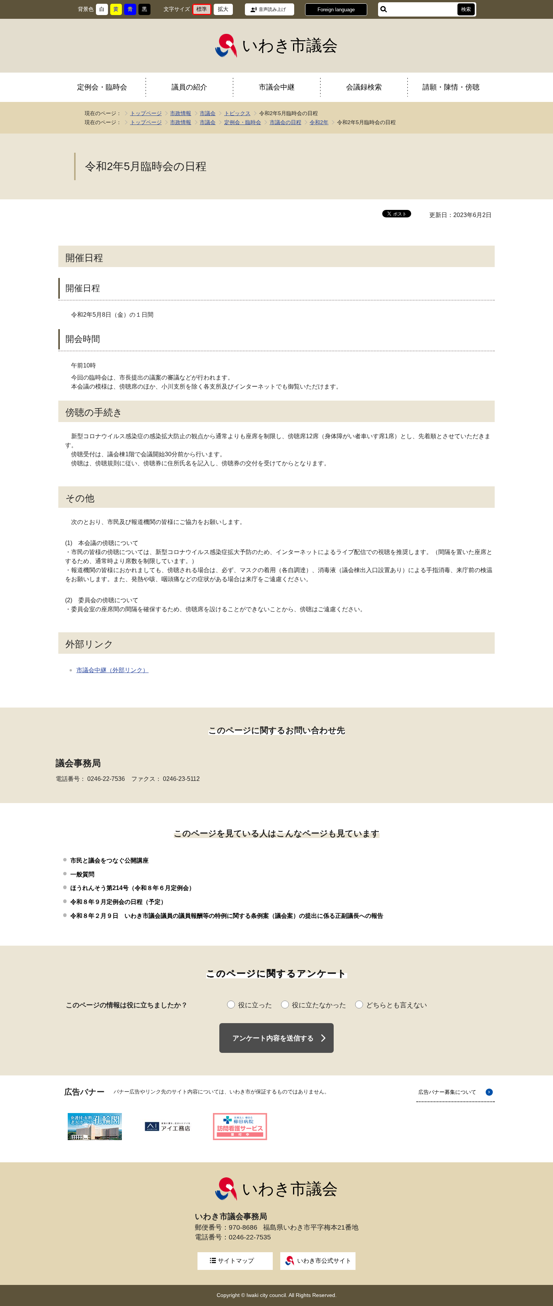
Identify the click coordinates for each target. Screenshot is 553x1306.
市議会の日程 (285, 122)
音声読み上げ (272, 9)
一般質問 (82, 874)
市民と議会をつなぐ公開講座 (109, 860)
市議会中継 (277, 87)
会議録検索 (364, 87)
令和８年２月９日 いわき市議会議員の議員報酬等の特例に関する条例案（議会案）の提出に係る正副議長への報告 (226, 916)
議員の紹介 (189, 87)
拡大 (225, 10)
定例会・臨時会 (102, 87)
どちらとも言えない (396, 1005)
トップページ (146, 113)
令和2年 (319, 122)
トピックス (237, 113)
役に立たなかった (319, 1005)
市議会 (208, 113)
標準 (203, 10)
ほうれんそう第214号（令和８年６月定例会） (132, 888)
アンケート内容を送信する (273, 1038)
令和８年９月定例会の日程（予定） (118, 902)
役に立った (255, 1005)
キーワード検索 (383, 9)
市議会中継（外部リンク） (112, 670)
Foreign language (336, 9)
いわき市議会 (290, 45)
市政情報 (180, 113)
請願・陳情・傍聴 (451, 87)
